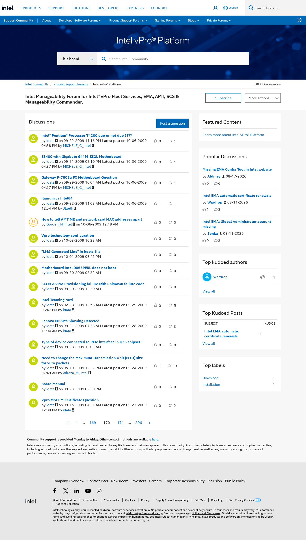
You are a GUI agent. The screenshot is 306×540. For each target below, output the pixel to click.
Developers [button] (108, 7)
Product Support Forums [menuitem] (126, 20)
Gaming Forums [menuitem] (166, 20)
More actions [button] (259, 97)
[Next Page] (149, 422)
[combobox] (173, 58)
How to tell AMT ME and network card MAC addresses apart (91, 219)
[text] (204, 183)
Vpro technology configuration (67, 235)
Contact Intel (97, 480)
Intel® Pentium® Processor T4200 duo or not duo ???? (86, 135)
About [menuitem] (46, 20)
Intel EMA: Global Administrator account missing (237, 224)
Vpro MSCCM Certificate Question (70, 399)
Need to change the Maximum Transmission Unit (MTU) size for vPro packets (92, 360)
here (155, 439)
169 (92, 422)
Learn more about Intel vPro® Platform (233, 134)
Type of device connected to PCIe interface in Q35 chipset (90, 341)
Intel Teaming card (57, 299)
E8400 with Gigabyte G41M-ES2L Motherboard (81, 156)
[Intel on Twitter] (66, 491)
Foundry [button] (159, 7)
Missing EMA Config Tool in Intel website (237, 169)
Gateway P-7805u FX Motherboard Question (79, 177)
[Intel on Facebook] (54, 491)
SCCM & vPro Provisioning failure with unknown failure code (92, 283)
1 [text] (208, 209)
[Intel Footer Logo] (31, 500)
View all (209, 291)
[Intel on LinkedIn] (77, 491)
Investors (138, 480)
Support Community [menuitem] (18, 20)
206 (138, 422)
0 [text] (208, 183)
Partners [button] (135, 7)
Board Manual (53, 383)
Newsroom (119, 480)
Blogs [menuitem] (192, 20)
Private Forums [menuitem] (217, 20)
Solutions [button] (81, 7)
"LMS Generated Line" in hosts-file (71, 251)
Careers (155, 480)
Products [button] (32, 7)
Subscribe (223, 97)
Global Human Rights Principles (181, 516)
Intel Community (37, 84)
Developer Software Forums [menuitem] (78, 20)
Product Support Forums (71, 84)
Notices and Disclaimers (206, 513)
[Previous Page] (68, 422)
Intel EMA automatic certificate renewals (237, 195)
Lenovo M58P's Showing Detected (70, 320)
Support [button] (56, 7)
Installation (211, 384)
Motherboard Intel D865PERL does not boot (78, 267)
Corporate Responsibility (185, 480)
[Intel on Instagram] (99, 491)
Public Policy (235, 480)
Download (211, 377)
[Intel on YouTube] (88, 491)
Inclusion (215, 480)
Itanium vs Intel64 (57, 198)
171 (120, 422)
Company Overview (68, 480)
